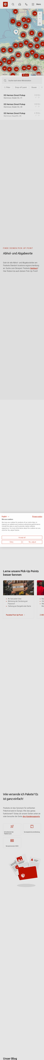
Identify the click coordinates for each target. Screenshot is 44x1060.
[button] (5, 516)
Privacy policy (37, 516)
